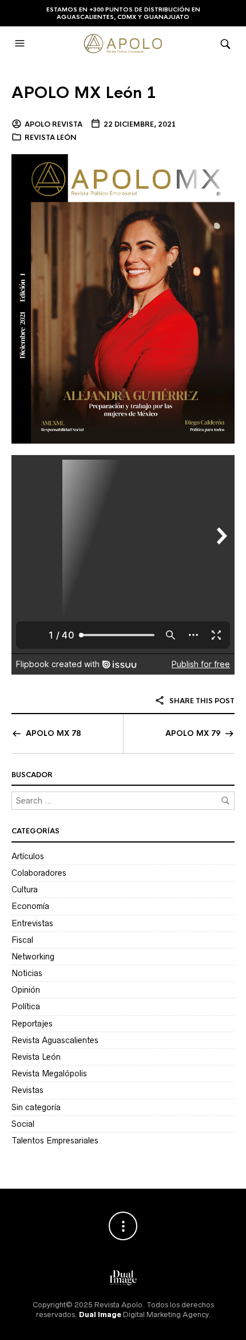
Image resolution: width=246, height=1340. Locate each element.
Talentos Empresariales (54, 1140)
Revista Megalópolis (49, 1073)
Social (22, 1124)
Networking (32, 956)
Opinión (25, 989)
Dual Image (100, 1314)
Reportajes (32, 1023)
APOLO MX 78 (53, 733)
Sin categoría (36, 1107)
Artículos (27, 856)
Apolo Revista (53, 124)
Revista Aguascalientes (54, 1040)
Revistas (27, 1090)
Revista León (51, 137)
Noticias (26, 973)
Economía (30, 906)
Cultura (24, 889)
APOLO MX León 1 (83, 93)
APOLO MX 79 (192, 733)
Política (25, 1006)
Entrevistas (32, 923)
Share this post (201, 701)
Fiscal (22, 940)
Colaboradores (38, 872)
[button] (21, 43)
